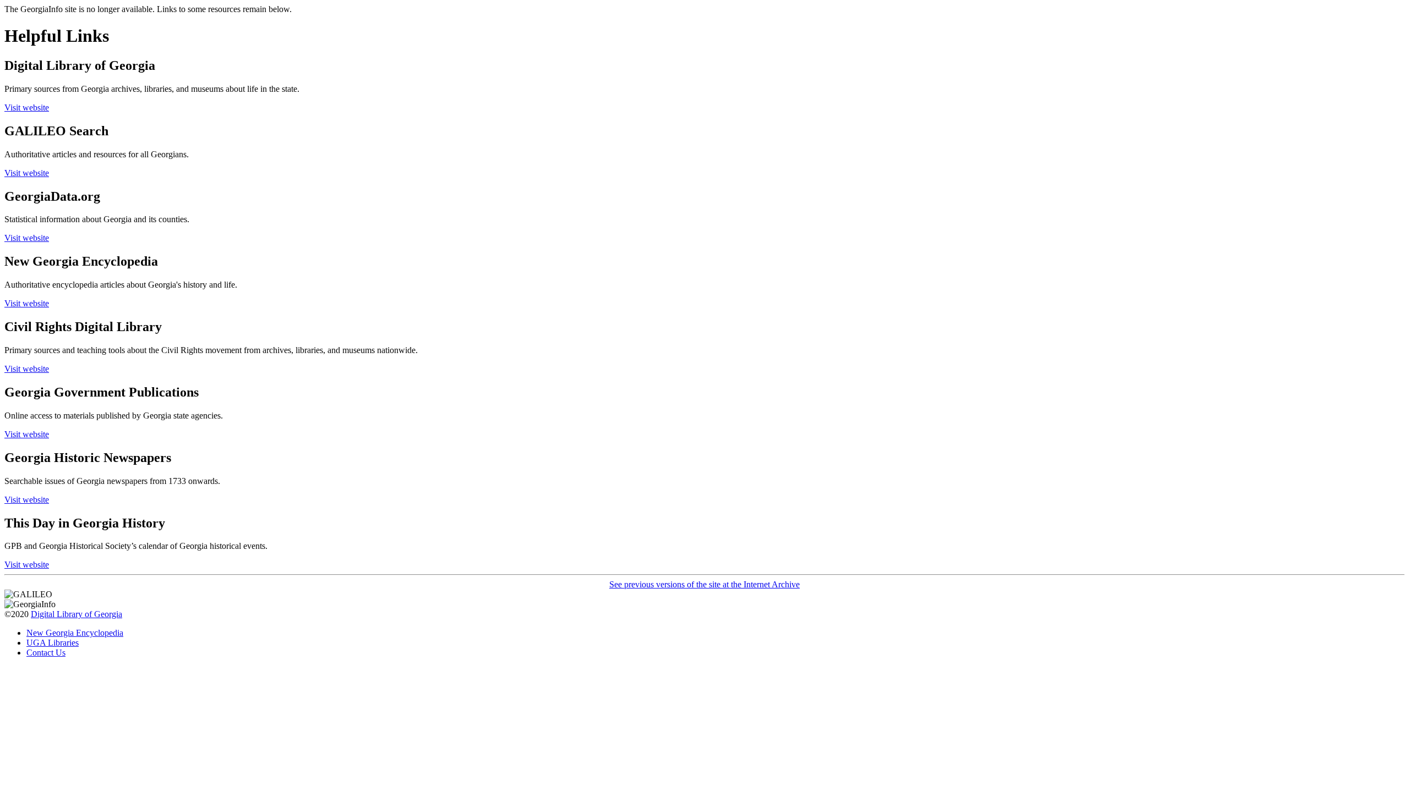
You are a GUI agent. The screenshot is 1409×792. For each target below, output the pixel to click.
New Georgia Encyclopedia (74, 632)
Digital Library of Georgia (76, 614)
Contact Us (45, 652)
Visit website (26, 107)
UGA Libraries (52, 642)
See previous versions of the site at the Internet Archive (704, 584)
